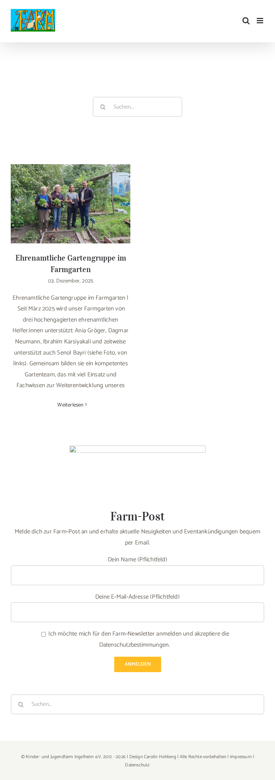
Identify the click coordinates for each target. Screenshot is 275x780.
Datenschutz (137, 765)
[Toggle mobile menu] (260, 20)
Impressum (241, 757)
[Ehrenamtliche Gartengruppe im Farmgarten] (70, 203)
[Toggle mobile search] (246, 20)
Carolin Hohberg (160, 757)
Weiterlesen (70, 404)
